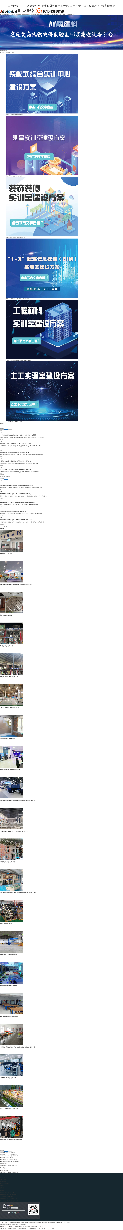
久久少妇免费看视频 (5, 1229)
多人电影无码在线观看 (15, 1229)
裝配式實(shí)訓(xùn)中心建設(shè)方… (9, 1194)
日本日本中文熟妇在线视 (48, 1229)
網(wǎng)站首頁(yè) (4, 14)
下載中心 (61, 14)
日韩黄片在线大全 (37, 1229)
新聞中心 (2, 1185)
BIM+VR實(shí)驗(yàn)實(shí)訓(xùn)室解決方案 (17, 298)
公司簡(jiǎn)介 (3, 1177)
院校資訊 (52, 14)
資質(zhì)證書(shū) (26, 14)
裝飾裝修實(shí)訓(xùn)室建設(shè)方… (9, 1198)
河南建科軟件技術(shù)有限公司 (7, 1152)
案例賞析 (56, 14)
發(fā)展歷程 (19, 14)
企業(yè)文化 (12, 14)
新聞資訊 (47, 14)
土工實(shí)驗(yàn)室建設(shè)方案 (14, 421)
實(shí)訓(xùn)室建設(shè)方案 (38, 14)
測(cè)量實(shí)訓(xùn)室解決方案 (14, 176)
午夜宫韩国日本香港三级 (27, 1229)
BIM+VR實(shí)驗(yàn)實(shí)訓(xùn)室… (9, 1201)
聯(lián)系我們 (71, 14)
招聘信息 (65, 14)
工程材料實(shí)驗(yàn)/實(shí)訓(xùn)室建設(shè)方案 (18, 360)
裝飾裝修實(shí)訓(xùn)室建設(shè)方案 (15, 237)
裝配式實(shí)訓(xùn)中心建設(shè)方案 (15, 114)
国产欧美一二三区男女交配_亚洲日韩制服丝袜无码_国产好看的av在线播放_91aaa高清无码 (61, 5)
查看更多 (2, 424)
